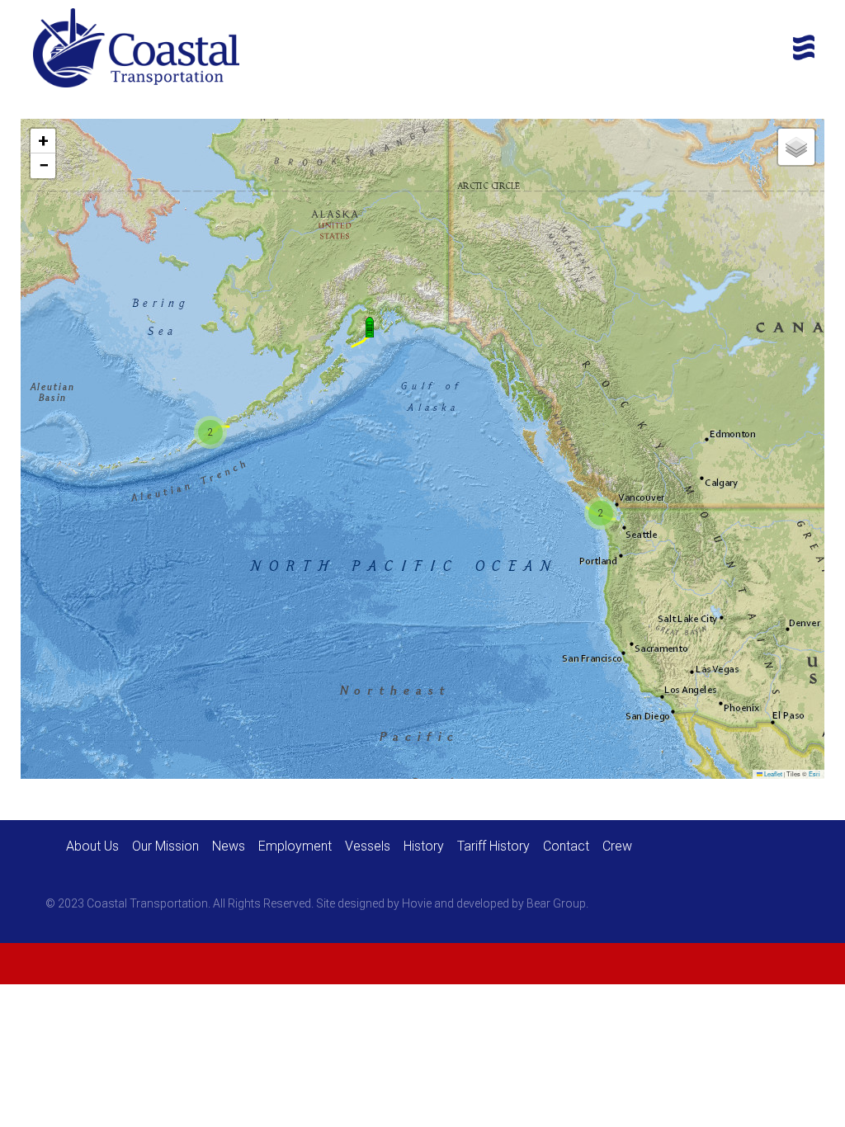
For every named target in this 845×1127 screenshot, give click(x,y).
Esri (814, 773)
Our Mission (165, 846)
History (424, 846)
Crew (617, 846)
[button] (370, 327)
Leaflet (772, 773)
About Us (92, 846)
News (228, 846)
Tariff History (493, 846)
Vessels (367, 846)
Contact (566, 846)
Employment (295, 846)
